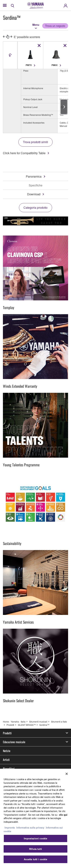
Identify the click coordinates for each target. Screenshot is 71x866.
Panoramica (34, 176)
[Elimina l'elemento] (39, 45)
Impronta (10, 827)
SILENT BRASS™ (27, 724)
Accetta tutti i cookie (35, 859)
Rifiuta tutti (35, 849)
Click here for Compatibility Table (24, 153)
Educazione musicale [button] (14, 742)
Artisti (6, 759)
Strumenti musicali (38, 721)
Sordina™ (44, 724)
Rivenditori (9, 768)
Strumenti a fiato (59, 721)
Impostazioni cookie (35, 838)
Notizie (6, 751)
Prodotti (10, 724)
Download (33, 194)
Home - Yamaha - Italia (14, 721)
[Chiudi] (67, 774)
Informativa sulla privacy (30, 827)
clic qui (63, 814)
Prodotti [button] (7, 733)
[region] (35, 817)
